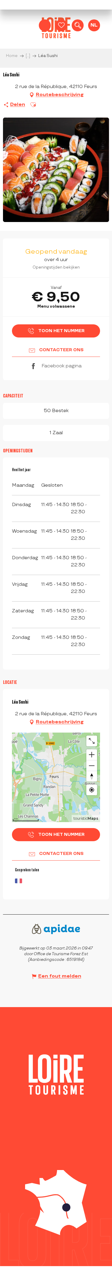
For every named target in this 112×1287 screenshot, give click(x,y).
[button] (78, 25)
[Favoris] (61, 25)
